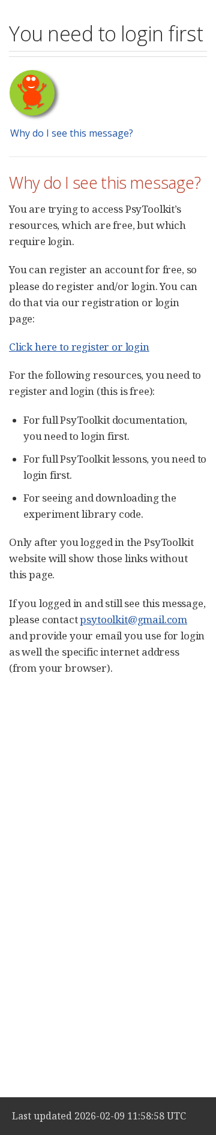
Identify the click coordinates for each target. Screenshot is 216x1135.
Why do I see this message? (71, 133)
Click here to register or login (79, 347)
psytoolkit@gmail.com (133, 619)
